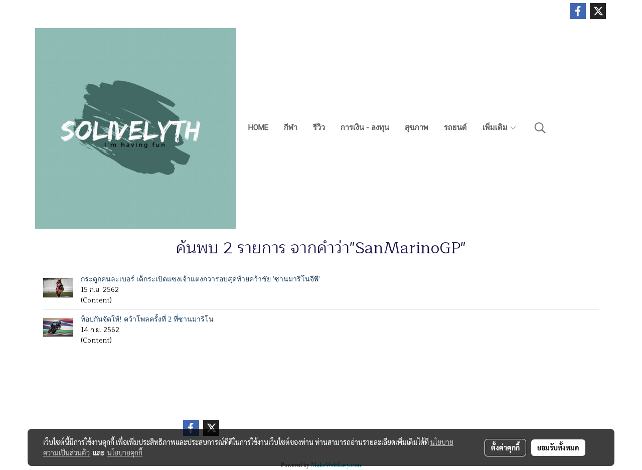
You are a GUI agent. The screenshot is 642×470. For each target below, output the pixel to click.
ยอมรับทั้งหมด (558, 447)
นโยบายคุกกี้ (124, 452)
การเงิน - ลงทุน (365, 127)
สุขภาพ (416, 127)
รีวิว (319, 127)
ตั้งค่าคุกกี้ (505, 447)
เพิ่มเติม (496, 127)
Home (258, 127)
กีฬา (290, 127)
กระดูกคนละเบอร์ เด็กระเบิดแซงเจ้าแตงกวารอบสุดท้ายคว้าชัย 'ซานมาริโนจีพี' (200, 279)
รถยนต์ (455, 127)
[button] (540, 127)
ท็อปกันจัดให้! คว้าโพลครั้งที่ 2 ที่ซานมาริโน (147, 319)
